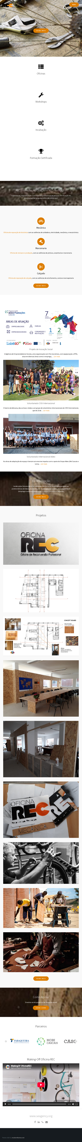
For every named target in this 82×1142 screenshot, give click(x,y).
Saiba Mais (41, 286)
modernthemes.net (18, 1138)
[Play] (5, 1104)
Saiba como (41, 1008)
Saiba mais (41, 31)
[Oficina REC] (7, 3)
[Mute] (73, 1104)
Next (79, 28)
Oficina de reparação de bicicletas (16, 232)
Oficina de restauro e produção (21, 253)
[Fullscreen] (76, 1104)
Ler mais (57, 356)
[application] (41, 1084)
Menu (74, 5)
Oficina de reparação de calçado (19, 278)
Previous (3, 28)
